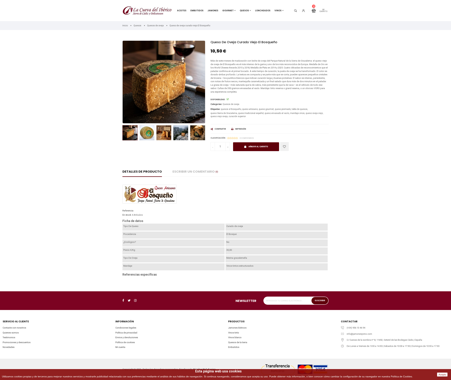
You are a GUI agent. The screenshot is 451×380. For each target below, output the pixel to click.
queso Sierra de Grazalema (224, 113)
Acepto (442, 374)
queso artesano (250, 109)
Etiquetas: (215, 109)
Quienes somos (11, 332)
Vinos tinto (233, 332)
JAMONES (213, 10)
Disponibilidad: (218, 100)
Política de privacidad (126, 332)
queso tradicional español (251, 113)
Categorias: (216, 104)
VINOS (278, 10)
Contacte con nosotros (14, 327)
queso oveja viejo (314, 113)
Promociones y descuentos (16, 342)
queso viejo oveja (219, 116)
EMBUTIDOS (196, 10)
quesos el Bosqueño (231, 109)
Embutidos (233, 347)
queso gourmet (266, 109)
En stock (126, 215)
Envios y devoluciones (126, 337)
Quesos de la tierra (237, 342)
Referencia (127, 210)
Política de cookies (125, 342)
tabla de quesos (299, 109)
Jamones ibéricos (237, 327)
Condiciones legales (125, 327)
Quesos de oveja (231, 104)
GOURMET (228, 10)
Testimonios (9, 337)
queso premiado (283, 109)
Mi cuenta (120, 347)
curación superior (237, 116)
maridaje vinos (297, 113)
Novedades (8, 347)
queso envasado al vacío (277, 113)
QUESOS (244, 10)
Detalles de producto (142, 171)
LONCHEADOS (262, 10)
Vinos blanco (235, 337)
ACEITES (181, 10)
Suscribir (320, 300)
